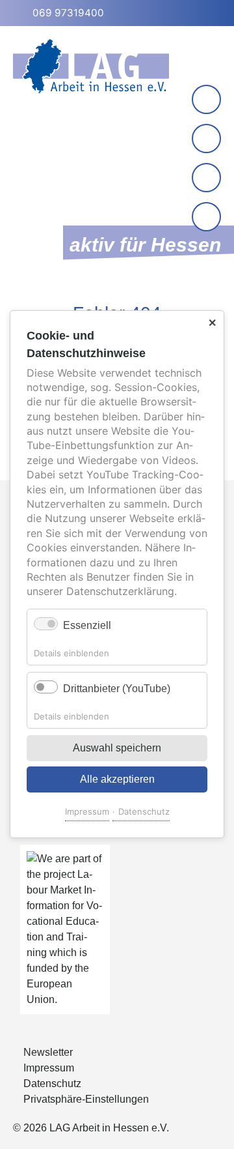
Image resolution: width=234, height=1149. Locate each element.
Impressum (87, 812)
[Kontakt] (206, 99)
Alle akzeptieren (117, 779)
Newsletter (48, 1052)
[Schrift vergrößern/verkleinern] (207, 179)
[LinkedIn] (206, 138)
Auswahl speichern (117, 748)
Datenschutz (144, 812)
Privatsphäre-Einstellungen (86, 1099)
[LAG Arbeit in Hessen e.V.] (91, 66)
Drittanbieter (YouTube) (116, 688)
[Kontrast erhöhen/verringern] (207, 218)
